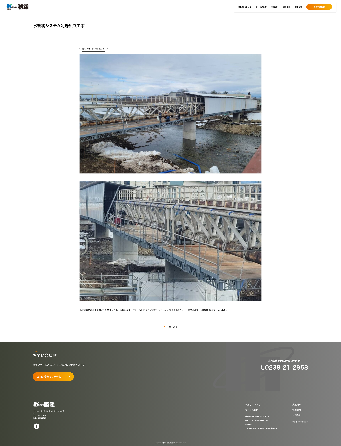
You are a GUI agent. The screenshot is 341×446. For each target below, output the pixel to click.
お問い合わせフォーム (49, 376)
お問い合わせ (319, 7)
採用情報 (286, 7)
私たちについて (244, 7)
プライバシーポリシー (300, 422)
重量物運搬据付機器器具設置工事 (257, 416)
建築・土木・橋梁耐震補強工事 (256, 420)
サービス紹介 (261, 7)
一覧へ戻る (172, 327)
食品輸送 (248, 424)
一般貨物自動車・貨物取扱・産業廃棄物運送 (261, 428)
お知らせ (298, 7)
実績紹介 (275, 7)
